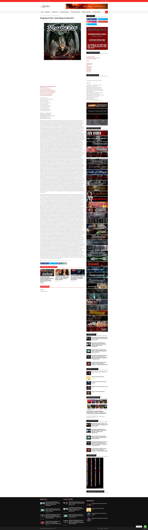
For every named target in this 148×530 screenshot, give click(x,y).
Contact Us (106, 528)
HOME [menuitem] (42, 12)
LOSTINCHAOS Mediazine (45, 20)
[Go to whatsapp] (145, 526)
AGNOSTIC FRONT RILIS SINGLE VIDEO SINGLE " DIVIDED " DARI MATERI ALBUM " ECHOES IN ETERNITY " (99, 351)
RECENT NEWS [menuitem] (54, 12)
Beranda (41, 15)
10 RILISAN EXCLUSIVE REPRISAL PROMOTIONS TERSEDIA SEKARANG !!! (96, 412)
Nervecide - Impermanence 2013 (98, 376)
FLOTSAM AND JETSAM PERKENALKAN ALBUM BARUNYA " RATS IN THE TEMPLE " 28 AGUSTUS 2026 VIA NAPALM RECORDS (47, 280)
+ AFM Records (65, 260)
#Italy (62, 260)
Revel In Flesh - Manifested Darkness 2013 (100, 386)
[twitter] (101, 1)
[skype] (107, 1)
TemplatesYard (54, 528)
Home (99, 528)
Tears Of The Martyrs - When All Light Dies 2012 (99, 382)
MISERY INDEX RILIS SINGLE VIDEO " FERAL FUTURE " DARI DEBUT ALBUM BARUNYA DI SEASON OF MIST (100, 338)
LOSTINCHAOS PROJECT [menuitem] (64, 12)
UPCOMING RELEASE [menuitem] (96, 12)
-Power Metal (45, 260)
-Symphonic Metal (50, 260)
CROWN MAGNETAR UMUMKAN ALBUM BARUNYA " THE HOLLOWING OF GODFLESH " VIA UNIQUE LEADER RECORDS (99, 363)
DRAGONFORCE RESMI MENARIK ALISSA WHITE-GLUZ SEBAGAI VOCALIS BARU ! (77, 278)
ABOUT (44, 0)
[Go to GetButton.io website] (145, 528)
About (102, 528)
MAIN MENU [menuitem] (47, 12)
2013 (44, 15)
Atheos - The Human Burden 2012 (98, 391)
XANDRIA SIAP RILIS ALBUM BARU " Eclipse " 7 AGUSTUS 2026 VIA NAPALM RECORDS (62, 278)
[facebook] (100, 1)
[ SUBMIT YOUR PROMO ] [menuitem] (86, 12)
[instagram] (103, 1)
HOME (41, 0)
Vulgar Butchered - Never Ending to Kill (99, 371)
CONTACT (48, 0)
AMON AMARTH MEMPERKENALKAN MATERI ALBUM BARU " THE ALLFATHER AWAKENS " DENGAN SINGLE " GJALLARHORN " (99, 344)
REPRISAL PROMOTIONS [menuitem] (75, 12)
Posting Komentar (43, 291)
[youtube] (105, 1)
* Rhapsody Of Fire (57, 260)
